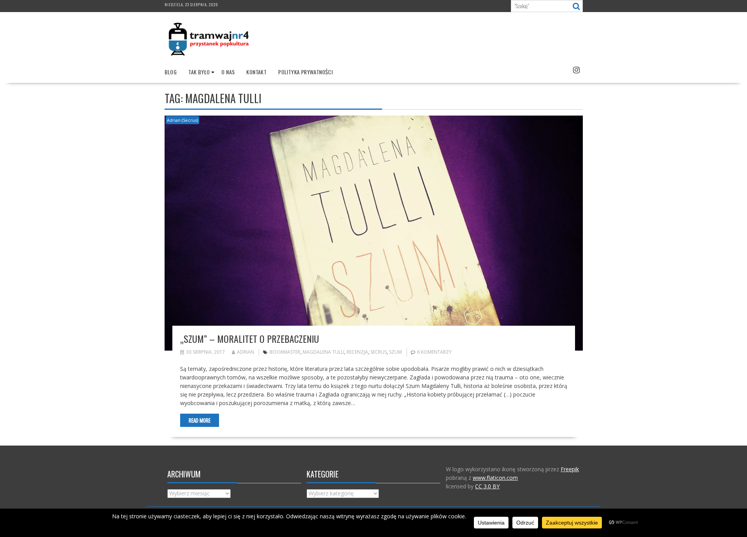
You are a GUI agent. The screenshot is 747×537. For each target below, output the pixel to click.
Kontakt (256, 72)
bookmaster (285, 352)
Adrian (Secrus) (182, 120)
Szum (395, 352)
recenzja (357, 352)
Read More (199, 420)
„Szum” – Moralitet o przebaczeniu (249, 339)
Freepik (570, 469)
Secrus (378, 352)
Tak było (199, 72)
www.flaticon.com (495, 477)
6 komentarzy (434, 352)
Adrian (245, 352)
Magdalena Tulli (323, 352)
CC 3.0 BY (487, 486)
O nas (228, 72)
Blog (171, 72)
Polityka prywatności (305, 72)
